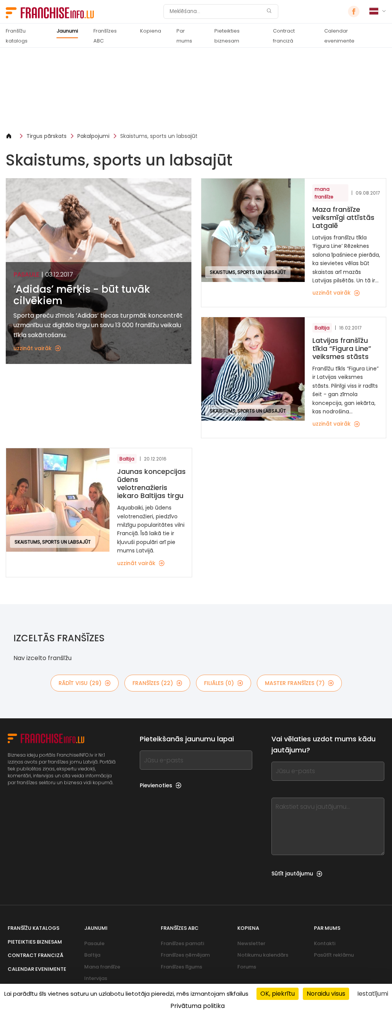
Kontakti (324, 943)
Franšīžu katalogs (17, 35)
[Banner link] (196, 90)
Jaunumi (67, 30)
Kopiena (150, 30)
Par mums (184, 35)
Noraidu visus (326, 993)
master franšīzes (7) (295, 683)
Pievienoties (156, 785)
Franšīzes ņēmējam (185, 955)
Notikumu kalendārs (262, 955)
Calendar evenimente (339, 35)
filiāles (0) (219, 683)
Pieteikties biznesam (227, 35)
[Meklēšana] (269, 11)
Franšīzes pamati (182, 943)
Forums (246, 966)
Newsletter (251, 943)
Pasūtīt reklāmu (334, 955)
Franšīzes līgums (181, 966)
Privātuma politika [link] (197, 1005)
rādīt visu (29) (80, 683)
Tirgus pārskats (46, 136)
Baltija (92, 955)
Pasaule (94, 943)
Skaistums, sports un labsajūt (159, 136)
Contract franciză (284, 35)
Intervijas (95, 978)
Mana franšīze (102, 966)
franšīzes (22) (152, 683)
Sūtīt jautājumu (292, 873)
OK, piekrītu (277, 993)
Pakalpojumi (93, 136)
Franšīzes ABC (105, 35)
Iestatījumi (372, 993)
